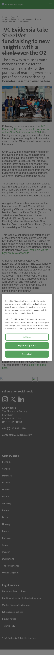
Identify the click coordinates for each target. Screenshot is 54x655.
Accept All (27, 353)
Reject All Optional (27, 345)
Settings (27, 337)
